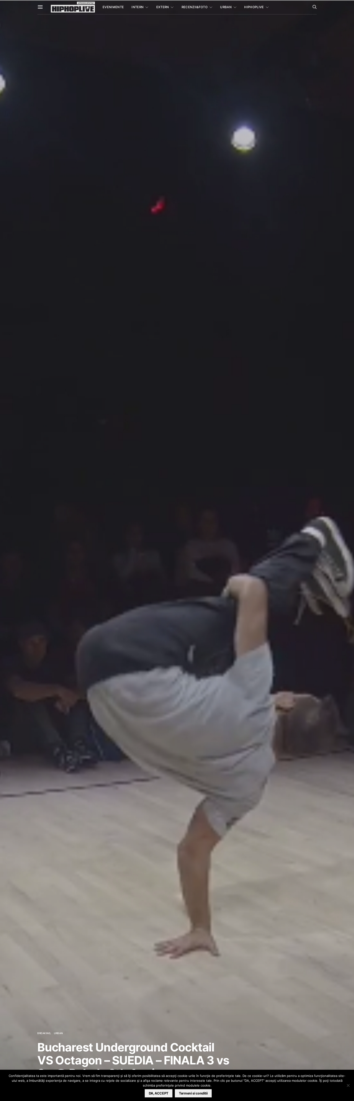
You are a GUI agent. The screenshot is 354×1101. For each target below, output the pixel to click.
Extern (162, 7)
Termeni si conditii (193, 1093)
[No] (348, 1085)
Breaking (43, 1033)
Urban (226, 7)
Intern (137, 7)
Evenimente (113, 7)
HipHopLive (254, 7)
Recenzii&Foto (195, 7)
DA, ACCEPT (159, 1093)
